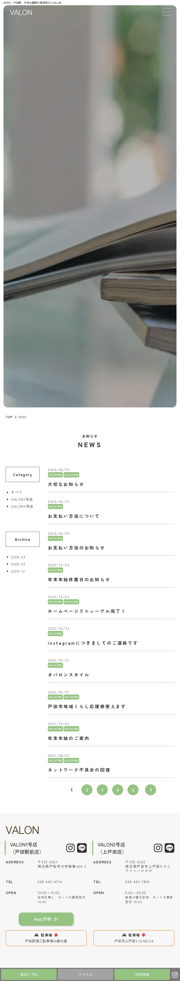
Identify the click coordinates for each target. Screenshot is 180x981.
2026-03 (18, 557)
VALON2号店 (22, 506)
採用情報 (142, 974)
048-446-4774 (50, 881)
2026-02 (18, 564)
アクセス (86, 974)
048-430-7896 (137, 881)
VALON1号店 (22, 499)
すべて (17, 492)
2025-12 (18, 571)
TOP (9, 417)
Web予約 (43, 919)
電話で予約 (29, 974)
